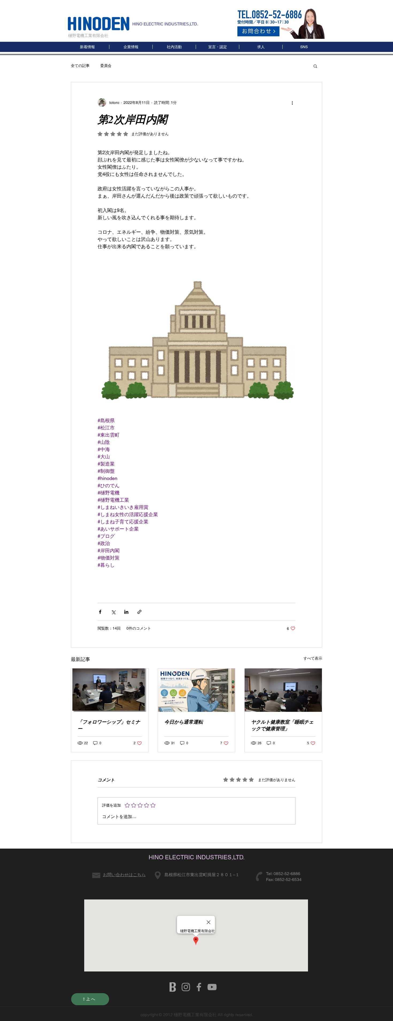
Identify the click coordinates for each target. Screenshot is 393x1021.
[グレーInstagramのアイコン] (185, 987)
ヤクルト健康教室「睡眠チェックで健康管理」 (282, 725)
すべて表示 (312, 658)
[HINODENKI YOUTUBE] (212, 987)
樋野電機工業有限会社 (88, 35)
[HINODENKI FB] (199, 987)
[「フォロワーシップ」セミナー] (109, 690)
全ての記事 (80, 65)
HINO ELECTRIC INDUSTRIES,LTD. (165, 24)
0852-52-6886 (286, 873)
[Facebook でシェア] (100, 611)
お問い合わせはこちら (124, 874)
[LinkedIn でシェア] (126, 611)
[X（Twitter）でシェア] (113, 611)
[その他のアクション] (292, 102)
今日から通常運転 (183, 722)
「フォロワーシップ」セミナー (109, 725)
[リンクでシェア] (139, 611)
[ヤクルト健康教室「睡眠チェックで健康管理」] (283, 690)
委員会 (105, 65)
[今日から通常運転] (196, 690)
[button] (303, 47)
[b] (172, 987)
